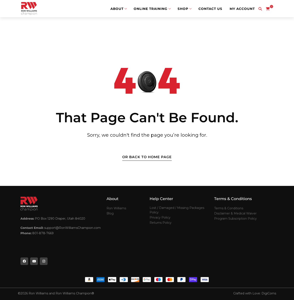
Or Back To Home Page (147, 157)
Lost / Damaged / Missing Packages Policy (177, 210)
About (117, 8)
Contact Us (210, 8)
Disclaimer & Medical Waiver (235, 213)
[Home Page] (29, 8)
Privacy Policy (160, 217)
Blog (110, 213)
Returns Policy (161, 223)
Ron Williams (116, 208)
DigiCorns (269, 293)
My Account (242, 8)
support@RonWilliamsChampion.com (72, 228)
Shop (183, 8)
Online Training (150, 8)
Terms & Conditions (228, 208)
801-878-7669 (43, 233)
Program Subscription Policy (235, 218)
